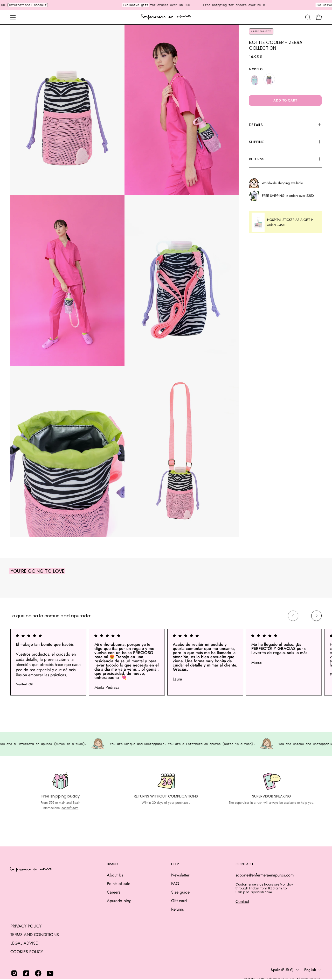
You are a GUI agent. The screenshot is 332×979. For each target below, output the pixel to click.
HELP (175, 864)
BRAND (112, 864)
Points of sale (118, 884)
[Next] (316, 616)
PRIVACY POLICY (26, 926)
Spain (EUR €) (282, 969)
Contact (242, 901)
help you (307, 802)
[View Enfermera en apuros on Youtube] (50, 973)
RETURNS (256, 159)
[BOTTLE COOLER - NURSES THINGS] (254, 79)
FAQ (175, 884)
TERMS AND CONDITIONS (34, 935)
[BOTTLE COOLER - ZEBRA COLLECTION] (269, 79)
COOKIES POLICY (26, 952)
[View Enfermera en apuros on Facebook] (38, 973)
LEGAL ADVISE (24, 943)
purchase (181, 802)
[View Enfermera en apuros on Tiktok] (26, 973)
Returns (177, 909)
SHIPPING (257, 141)
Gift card (179, 901)
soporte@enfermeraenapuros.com (265, 875)
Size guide (180, 892)
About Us (115, 875)
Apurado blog (119, 901)
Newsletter (180, 875)
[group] (166, 662)
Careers (113, 892)
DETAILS (256, 124)
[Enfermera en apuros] (166, 17)
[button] (307, 17)
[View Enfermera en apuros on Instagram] (14, 973)
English (310, 969)
